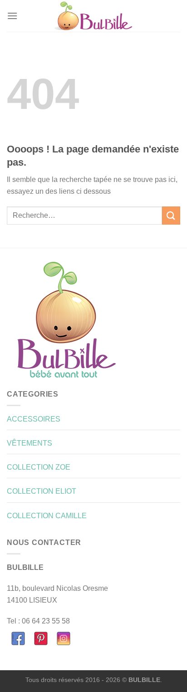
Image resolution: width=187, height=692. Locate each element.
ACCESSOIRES (33, 419)
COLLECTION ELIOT (41, 491)
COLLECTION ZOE (38, 467)
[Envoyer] (171, 215)
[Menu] (12, 16)
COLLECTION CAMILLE (47, 516)
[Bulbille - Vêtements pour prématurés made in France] (93, 16)
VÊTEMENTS (29, 443)
